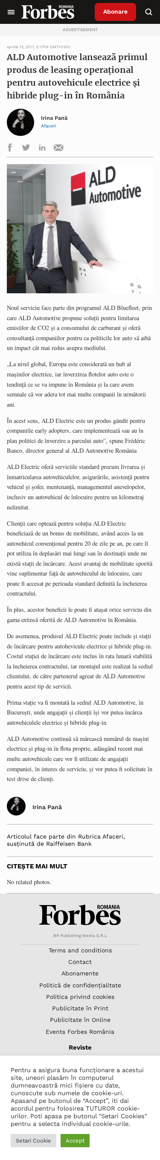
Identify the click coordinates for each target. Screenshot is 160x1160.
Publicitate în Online (80, 1019)
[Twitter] (26, 149)
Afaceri (48, 126)
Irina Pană (54, 118)
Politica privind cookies (80, 996)
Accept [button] (75, 1140)
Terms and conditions (80, 950)
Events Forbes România (80, 1031)
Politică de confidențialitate (80, 985)
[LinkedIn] (42, 149)
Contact (80, 961)
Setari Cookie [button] (33, 1140)
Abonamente (80, 973)
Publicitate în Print (80, 1008)
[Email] (58, 149)
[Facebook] (10, 149)
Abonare (115, 11)
